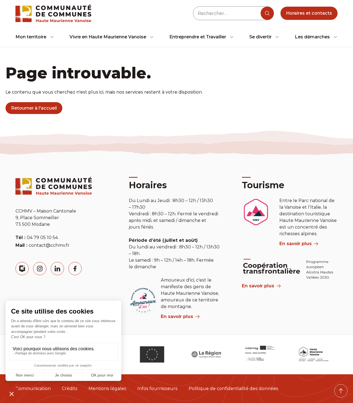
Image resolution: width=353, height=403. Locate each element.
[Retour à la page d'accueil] (53, 13)
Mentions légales (107, 388)
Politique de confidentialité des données (233, 388)
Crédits (69, 388)
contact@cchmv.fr (49, 245)
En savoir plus (177, 316)
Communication (33, 388)
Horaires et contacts (309, 13)
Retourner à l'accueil (34, 108)
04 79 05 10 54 (42, 237)
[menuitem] (34, 37)
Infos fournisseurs (157, 388)
